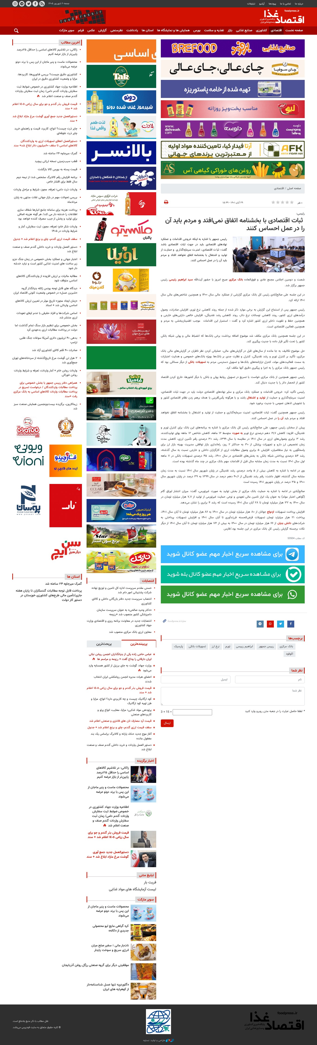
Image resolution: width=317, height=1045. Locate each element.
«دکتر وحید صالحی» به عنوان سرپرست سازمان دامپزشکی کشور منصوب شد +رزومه (124, 612)
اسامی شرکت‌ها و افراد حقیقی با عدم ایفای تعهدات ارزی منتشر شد (46, 315)
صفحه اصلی (294, 188)
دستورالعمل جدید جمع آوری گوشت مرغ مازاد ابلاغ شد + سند (108, 855)
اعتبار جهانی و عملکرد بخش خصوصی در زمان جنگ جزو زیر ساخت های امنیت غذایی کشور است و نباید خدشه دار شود (45, 263)
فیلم (81, 30)
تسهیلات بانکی (197, 362)
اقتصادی (276, 30)
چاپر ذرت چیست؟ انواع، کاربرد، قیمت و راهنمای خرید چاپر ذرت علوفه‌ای (45, 130)
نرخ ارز (216, 646)
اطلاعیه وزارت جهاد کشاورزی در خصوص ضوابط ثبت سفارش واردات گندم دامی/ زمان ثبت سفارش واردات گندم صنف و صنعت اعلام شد (109, 816)
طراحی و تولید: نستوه (154, 1040)
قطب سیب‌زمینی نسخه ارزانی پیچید (56, 161)
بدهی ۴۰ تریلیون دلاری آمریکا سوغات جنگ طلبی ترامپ (48, 340)
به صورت (237, 433)
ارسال (167, 723)
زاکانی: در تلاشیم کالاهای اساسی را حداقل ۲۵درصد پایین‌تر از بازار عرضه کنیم (112, 773)
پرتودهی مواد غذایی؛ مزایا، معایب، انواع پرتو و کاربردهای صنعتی (124, 712)
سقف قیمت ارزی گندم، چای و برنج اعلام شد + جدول (119, 727)
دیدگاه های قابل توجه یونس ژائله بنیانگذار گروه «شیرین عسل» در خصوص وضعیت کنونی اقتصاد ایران (45, 290)
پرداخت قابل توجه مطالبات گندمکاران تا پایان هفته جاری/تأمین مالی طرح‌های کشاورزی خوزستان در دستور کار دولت (49, 595)
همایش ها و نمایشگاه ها (173, 30)
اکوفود (289, 654)
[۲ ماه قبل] (143, 932)
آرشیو (262, 4)
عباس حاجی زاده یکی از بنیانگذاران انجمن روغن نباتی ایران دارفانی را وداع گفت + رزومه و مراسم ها (120, 657)
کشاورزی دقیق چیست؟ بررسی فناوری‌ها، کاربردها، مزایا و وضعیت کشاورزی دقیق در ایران (47, 76)
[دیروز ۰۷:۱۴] (143, 858)
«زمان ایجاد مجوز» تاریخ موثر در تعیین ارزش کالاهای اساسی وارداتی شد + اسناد (46, 303)
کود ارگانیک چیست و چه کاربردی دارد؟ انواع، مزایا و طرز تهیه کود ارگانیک (121, 701)
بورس (197, 30)
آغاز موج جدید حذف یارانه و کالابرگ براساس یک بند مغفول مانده (121, 736)
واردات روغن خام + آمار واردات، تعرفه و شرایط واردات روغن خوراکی (45, 372)
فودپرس (279, 17)
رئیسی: (300, 213)
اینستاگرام (15, 3)
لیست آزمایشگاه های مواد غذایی (132, 889)
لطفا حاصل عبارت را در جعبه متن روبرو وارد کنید (275, 711)
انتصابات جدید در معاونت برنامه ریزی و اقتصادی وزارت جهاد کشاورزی (119, 623)
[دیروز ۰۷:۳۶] (143, 839)
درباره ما (299, 4)
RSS (42, 3)
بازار (230, 30)
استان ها (147, 30)
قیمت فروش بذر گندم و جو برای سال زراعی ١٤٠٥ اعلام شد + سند (119, 690)
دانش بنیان (284, 523)
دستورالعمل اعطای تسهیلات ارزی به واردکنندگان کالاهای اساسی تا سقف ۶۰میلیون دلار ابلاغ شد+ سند (45, 143)
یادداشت (132, 30)
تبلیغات (251, 4)
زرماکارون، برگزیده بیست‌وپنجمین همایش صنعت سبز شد (45, 406)
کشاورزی (261, 30)
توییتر (28, 3)
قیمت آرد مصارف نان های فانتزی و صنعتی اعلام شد (120, 721)
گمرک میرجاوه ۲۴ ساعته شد (60, 153)
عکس (91, 30)
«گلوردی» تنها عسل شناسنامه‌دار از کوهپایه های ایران (108, 987)
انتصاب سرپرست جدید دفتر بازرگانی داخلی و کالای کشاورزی (122, 601)
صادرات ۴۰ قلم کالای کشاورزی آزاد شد (54, 350)
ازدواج (270, 512)
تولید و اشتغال (256, 397)
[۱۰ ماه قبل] (143, 971)
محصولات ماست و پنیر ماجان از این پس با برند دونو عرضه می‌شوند (108, 792)
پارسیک (178, 646)
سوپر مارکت (66, 30)
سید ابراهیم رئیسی (181, 279)
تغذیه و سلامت (214, 30)
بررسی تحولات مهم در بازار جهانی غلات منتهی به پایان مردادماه (45, 199)
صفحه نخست (294, 30)
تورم (227, 646)
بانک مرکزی (236, 279)
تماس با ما (285, 4)
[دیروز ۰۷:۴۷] (143, 813)
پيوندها (272, 4)
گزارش (102, 30)
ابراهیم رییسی (244, 646)
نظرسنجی (116, 30)
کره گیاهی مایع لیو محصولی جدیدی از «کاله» (111, 928)
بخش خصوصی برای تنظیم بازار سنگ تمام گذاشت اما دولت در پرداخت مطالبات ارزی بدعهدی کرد (46, 327)
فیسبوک (35, 3)
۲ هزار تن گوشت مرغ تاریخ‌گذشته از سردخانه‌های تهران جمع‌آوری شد (44, 360)
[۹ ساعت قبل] (143, 774)
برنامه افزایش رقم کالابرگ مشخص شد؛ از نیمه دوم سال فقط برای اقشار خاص (46, 179)
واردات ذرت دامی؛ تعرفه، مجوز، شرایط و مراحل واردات (45, 189)
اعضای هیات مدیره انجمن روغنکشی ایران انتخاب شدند (123, 679)
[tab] (138, 644)
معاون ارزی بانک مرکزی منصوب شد (130, 632)
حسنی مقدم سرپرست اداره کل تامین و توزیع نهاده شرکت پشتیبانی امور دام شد (122, 590)
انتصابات (148, 581)
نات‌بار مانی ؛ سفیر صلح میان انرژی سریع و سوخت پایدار (110, 948)
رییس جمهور (266, 646)
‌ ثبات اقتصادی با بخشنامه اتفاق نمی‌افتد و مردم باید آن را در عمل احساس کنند (235, 225)
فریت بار (150, 882)
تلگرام (22, 3)
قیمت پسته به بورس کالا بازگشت (57, 169)
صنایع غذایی (244, 30)
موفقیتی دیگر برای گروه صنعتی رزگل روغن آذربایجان (95, 965)
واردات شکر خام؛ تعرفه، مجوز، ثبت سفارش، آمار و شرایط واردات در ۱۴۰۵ (48, 228)
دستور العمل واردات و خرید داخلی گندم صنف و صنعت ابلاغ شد (119, 747)
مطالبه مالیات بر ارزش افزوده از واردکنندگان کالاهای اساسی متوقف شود (46, 278)
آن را (280, 418)
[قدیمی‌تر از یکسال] (143, 991)
